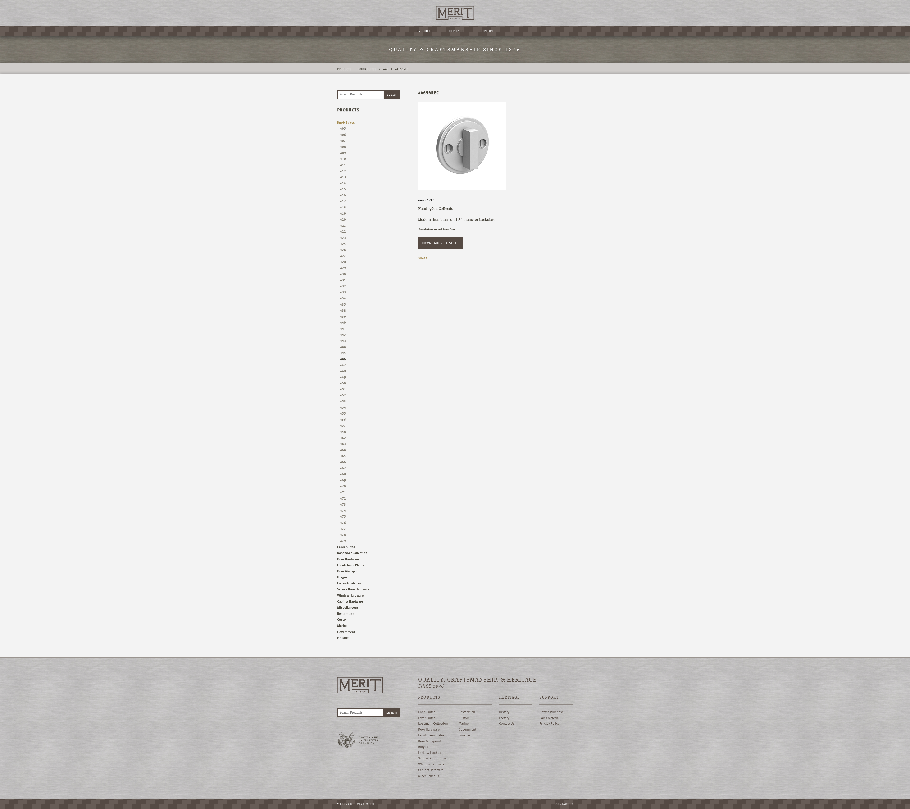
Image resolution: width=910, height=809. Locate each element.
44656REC (401, 69)
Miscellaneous (348, 607)
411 (343, 164)
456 (343, 419)
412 (343, 170)
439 (343, 316)
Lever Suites (346, 546)
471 (343, 492)
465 (343, 455)
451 (343, 389)
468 (343, 473)
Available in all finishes (436, 229)
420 (343, 219)
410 (343, 158)
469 (343, 480)
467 (343, 468)
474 (343, 510)
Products (425, 30)
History (504, 711)
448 (343, 370)
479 (343, 540)
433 (343, 291)
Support (487, 30)
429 (343, 267)
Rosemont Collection (352, 552)
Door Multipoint (349, 571)
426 (343, 249)
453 (343, 401)
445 (343, 352)
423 (343, 237)
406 (343, 134)
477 (343, 528)
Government (346, 631)
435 (343, 304)
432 (343, 286)
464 (343, 449)
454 (343, 407)
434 (343, 298)
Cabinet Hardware (350, 601)
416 (343, 195)
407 (343, 140)
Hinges (342, 576)
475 (343, 516)
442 (343, 334)
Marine (342, 625)
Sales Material (549, 717)
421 (343, 225)
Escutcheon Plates (350, 564)
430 (343, 273)
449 (343, 377)
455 (343, 413)
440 (343, 322)
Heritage (456, 30)
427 (343, 255)
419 (343, 213)
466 (343, 461)
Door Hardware (348, 558)
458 (343, 431)
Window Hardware (350, 595)
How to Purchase (551, 711)
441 (343, 328)
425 (343, 243)
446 (385, 69)
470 (343, 486)
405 (343, 128)
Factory (504, 717)
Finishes (343, 637)
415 (343, 188)
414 (343, 183)
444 (343, 346)
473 (343, 504)
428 (343, 261)
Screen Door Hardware (353, 589)
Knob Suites (367, 69)
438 (343, 310)
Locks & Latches (349, 583)
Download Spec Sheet (440, 242)
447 (343, 364)
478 (343, 534)
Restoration (345, 613)
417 (343, 201)
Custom (342, 619)
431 (343, 279)
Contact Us (506, 723)
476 (343, 522)
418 (343, 207)
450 (343, 382)
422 (343, 231)
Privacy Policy (549, 723)
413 (343, 176)
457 (343, 425)
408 (343, 146)
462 (343, 437)
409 (343, 152)
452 (343, 395)
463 (343, 443)
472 (343, 498)
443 (343, 340)
